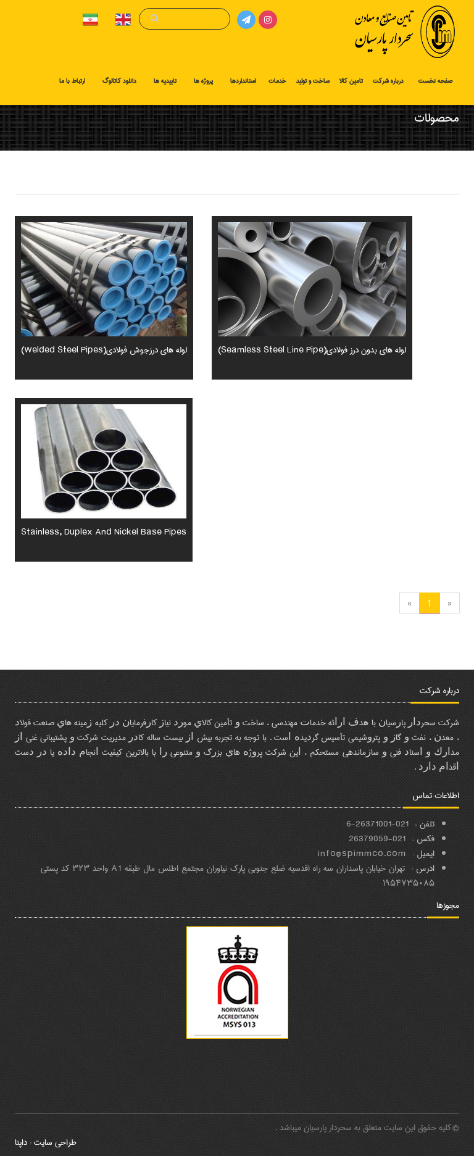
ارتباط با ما (72, 81)
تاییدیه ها (165, 81)
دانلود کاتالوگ (119, 81)
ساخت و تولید (313, 81)
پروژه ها (203, 81)
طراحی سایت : (52, 1142)
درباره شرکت (388, 81)
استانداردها (243, 81)
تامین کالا (351, 81)
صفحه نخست (435, 81)
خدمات (277, 81)
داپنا (21, 1142)
